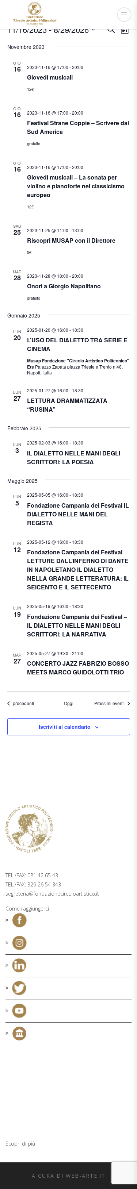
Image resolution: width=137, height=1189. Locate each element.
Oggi (68, 703)
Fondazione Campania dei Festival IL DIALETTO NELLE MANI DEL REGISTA (78, 514)
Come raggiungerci (27, 908)
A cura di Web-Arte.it (69, 1175)
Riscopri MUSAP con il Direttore (71, 240)
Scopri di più (20, 1143)
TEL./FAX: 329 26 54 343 (33, 884)
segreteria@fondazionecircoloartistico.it (52, 893)
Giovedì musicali (50, 77)
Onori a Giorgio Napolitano (64, 286)
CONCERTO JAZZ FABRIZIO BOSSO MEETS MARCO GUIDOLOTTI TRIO (78, 667)
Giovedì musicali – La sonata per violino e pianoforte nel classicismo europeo (76, 186)
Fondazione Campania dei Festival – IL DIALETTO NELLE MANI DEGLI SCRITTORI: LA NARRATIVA (77, 625)
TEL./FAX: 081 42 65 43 (31, 875)
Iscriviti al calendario (65, 726)
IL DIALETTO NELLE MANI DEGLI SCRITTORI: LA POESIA (73, 457)
